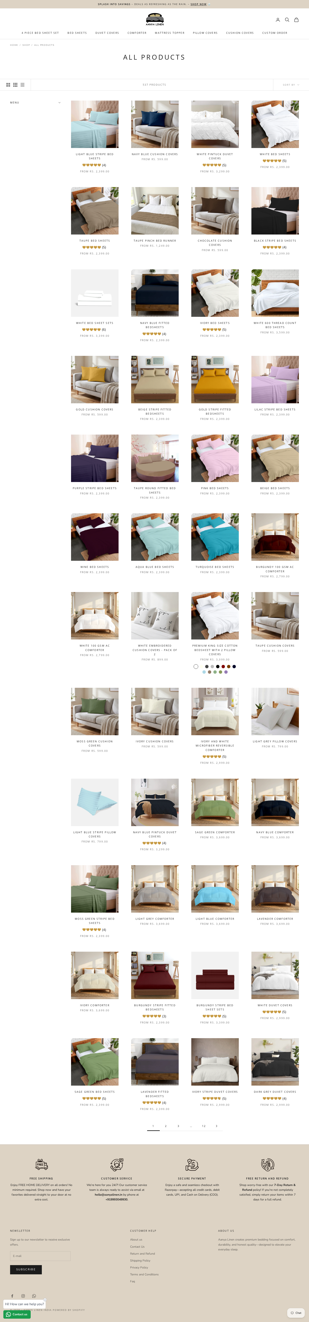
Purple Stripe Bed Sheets (95, 488)
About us (136, 1240)
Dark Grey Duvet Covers (275, 1092)
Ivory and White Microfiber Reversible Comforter (215, 746)
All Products (44, 45)
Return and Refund (142, 1254)
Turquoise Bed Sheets (215, 567)
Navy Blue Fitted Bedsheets (155, 325)
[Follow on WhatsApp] (34, 1296)
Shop (26, 45)
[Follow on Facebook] (12, 1296)
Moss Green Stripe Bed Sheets (95, 921)
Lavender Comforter (275, 919)
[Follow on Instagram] (23, 1296)
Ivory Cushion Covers (155, 741)
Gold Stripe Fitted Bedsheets (215, 411)
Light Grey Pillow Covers (275, 741)
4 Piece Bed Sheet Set (40, 33)
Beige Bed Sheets (275, 488)
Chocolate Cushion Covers (215, 243)
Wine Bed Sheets (95, 567)
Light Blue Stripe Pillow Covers (94, 834)
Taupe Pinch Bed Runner (155, 240)
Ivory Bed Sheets (215, 323)
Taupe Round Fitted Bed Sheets (155, 490)
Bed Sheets (77, 33)
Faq (132, 1281)
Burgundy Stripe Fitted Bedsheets (155, 1007)
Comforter (137, 33)
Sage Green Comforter (215, 832)
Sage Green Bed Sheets (95, 1092)
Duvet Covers (107, 33)
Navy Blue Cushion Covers (155, 154)
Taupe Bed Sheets (94, 240)
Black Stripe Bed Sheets (275, 240)
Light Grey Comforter (155, 919)
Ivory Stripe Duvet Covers (215, 1092)
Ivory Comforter (94, 1005)
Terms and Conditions (144, 1274)
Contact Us (137, 1247)
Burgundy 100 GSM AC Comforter (275, 569)
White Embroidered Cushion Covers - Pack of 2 (155, 650)
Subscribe (26, 1269)
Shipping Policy (140, 1261)
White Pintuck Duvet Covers (215, 156)
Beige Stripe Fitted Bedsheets (155, 411)
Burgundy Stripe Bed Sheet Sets (215, 1007)
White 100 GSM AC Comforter (95, 648)
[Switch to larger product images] (8, 84)
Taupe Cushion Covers (275, 645)
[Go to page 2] (216, 1126)
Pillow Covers (205, 33)
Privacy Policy (139, 1268)
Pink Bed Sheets (215, 488)
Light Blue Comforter (215, 919)
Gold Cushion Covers (95, 409)
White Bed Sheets (275, 154)
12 (204, 1126)
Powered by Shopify (69, 1310)
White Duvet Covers (275, 1005)
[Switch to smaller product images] (15, 84)
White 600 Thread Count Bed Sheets (275, 325)
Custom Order (274, 33)
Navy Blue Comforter (275, 832)
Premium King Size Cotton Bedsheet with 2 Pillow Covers (215, 650)
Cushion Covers (240, 33)
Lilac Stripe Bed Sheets (275, 409)
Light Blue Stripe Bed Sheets (95, 156)
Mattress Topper (169, 33)
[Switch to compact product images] (22, 84)
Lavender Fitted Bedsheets (155, 1094)
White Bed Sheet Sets (95, 323)
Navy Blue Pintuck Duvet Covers (155, 834)
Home (14, 45)
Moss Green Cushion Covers (95, 743)
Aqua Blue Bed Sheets (155, 567)
